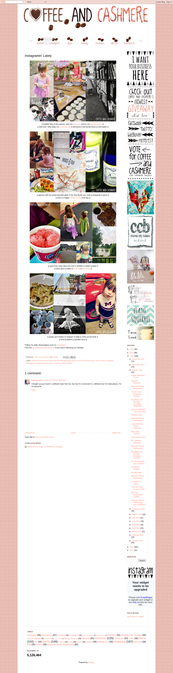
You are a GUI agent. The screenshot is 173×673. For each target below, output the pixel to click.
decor (142, 638)
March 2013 (137, 532)
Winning (86, 638)
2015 (132, 349)
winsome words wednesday (60, 644)
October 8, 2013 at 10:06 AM (54, 380)
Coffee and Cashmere (42, 357)
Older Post (116, 433)
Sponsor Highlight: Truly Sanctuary (138, 410)
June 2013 (136, 521)
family (46, 641)
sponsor (138, 642)
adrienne (35, 360)
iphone (51, 363)
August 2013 (137, 514)
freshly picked (96, 124)
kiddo (70, 642)
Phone (64, 363)
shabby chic (103, 642)
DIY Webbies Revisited (136, 442)
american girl (65, 127)
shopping (120, 641)
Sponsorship (58, 638)
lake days (86, 268)
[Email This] (64, 357)
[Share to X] (69, 357)
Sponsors (47, 638)
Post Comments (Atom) (45, 437)
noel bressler (36, 380)
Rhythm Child (136, 415)
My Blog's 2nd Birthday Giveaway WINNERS (136, 403)
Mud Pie (58, 363)
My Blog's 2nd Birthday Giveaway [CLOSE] (136, 455)
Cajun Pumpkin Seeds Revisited (137, 426)
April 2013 (136, 528)
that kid (77, 268)
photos (69, 363)
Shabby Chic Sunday (131, 635)
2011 (132, 550)
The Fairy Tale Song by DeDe (138, 488)
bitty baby (71, 360)
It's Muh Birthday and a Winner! (138, 462)
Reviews (112, 635)
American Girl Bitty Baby (58, 360)
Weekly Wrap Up (71, 638)
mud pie (76, 124)
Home (73, 433)
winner (39, 644)
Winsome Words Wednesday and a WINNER (138, 502)
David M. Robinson (136, 382)
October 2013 (137, 370)
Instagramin (30, 363)
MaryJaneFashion (138, 437)
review (89, 642)
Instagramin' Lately (136, 482)
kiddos (79, 642)
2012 (132, 547)
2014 (132, 353)
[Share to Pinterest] (74, 357)
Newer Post (29, 433)
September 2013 (138, 509)
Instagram (61, 345)
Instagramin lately (41, 363)
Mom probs (101, 635)
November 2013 (138, 365)
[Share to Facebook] (72, 357)
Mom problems (87, 635)
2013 (132, 356)
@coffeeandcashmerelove (43, 348)
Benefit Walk (136, 473)
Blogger (91, 662)
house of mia (75, 198)
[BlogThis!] (66, 357)
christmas (119, 638)
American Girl (44, 360)
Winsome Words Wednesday (137, 387)
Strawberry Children (135, 468)
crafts (131, 638)
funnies (61, 642)
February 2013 (137, 535)
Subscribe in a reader (135, 617)
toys (29, 644)
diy (36, 642)
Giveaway (32, 635)
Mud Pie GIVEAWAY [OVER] (137, 495)
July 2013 (136, 518)
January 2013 (137, 541)
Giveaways (47, 635)
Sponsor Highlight (34, 638)
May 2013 (136, 525)
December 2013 (138, 359)
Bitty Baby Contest (135, 433)
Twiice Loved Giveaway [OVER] (136, 394)
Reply (33, 390)
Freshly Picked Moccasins (85, 360)
